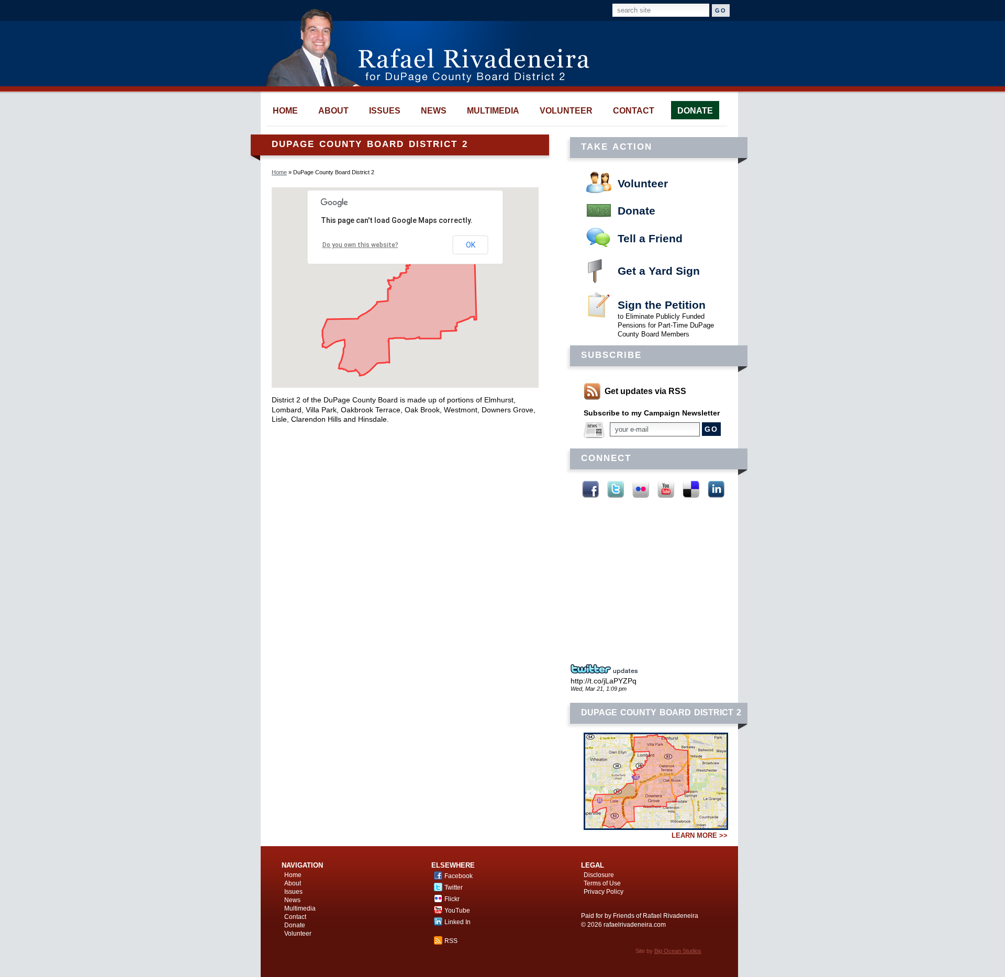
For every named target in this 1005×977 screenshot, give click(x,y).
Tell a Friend (650, 238)
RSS (450, 941)
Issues (293, 891)
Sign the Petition (662, 305)
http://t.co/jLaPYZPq (603, 681)
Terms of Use (602, 883)
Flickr (640, 489)
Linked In (716, 489)
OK (470, 245)
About (292, 883)
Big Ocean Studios (677, 951)
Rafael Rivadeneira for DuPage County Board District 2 (432, 47)
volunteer (566, 110)
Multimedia (300, 908)
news (433, 110)
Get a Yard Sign (659, 271)
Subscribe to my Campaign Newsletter (652, 413)
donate (695, 110)
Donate (636, 211)
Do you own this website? (360, 245)
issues (384, 110)
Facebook (590, 489)
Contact (295, 916)
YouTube (665, 489)
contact (633, 110)
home (285, 110)
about (333, 110)
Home (279, 172)
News (292, 900)
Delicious (691, 489)
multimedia (493, 110)
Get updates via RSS (645, 391)
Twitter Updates (607, 669)
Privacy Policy (603, 891)
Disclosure (599, 875)
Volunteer (643, 183)
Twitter (615, 489)
